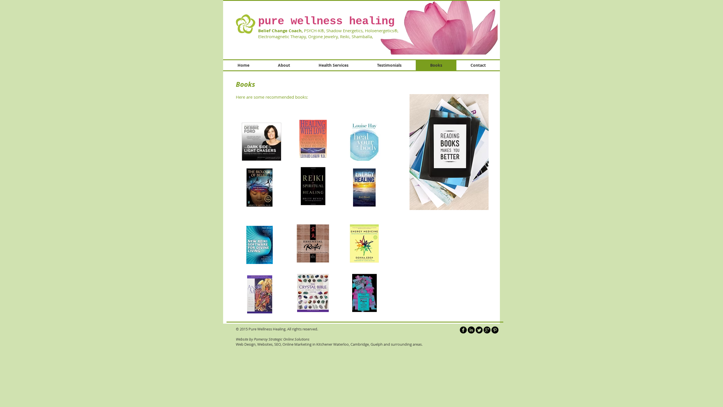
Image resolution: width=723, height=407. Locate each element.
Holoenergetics (379, 30)
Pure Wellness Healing (267, 329)
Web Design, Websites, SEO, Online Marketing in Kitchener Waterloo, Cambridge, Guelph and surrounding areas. (329, 344)
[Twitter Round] (479, 330)
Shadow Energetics (344, 30)
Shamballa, (363, 36)
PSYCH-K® (314, 30)
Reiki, (345, 36)
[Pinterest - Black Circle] (494, 330)
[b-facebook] (463, 330)
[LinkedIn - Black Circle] (471, 330)
